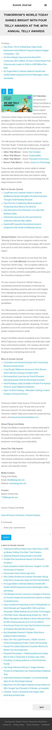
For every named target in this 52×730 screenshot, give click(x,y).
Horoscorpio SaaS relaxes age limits (19, 573)
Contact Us (7, 725)
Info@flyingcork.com (16, 480)
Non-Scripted (35, 152)
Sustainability (35, 155)
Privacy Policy (18, 725)
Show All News (7, 515)
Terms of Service (32, 725)
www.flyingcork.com (17, 483)
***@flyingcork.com (9, 497)
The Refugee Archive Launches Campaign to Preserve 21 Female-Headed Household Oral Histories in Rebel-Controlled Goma (27, 597)
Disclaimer (20, 515)
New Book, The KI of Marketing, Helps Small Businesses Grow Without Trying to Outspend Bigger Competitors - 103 (26, 50)
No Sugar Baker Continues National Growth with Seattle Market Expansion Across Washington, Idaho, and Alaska (26, 74)
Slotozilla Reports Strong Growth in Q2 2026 (23, 556)
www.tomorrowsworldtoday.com (24, 417)
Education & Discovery (39, 159)
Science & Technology (40, 162)
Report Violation (33, 515)
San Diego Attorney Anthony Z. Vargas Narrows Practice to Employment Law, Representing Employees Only (27, 670)
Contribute (46, 725)
